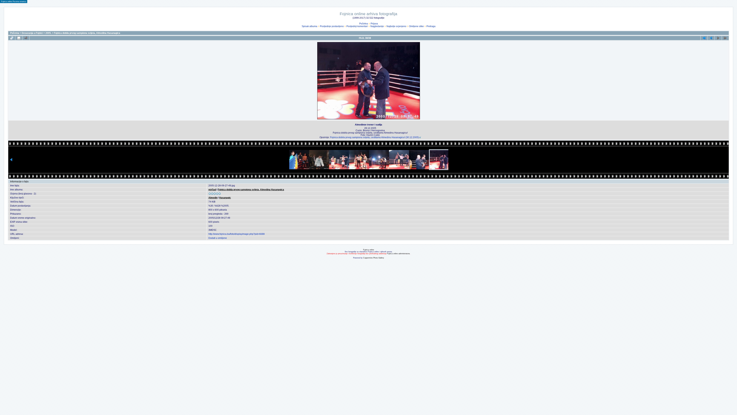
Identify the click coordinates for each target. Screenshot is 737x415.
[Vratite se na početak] (704, 38)
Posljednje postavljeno (332, 26)
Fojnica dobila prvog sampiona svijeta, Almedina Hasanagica (87, 33)
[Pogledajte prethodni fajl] (711, 38)
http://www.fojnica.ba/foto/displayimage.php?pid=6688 (236, 234)
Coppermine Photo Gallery (373, 258)
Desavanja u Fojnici (32, 33)
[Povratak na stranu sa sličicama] (11, 38)
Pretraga (430, 26)
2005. (48, 33)
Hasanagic (225, 197)
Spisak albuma (309, 26)
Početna (363, 23)
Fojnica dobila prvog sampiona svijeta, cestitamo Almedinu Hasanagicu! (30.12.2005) (374, 137)
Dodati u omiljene (217, 238)
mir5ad (212, 189)
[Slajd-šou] (25, 38)
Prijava (374, 23)
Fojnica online (368, 250)
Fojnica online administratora (398, 254)
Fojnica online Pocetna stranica (13, 1)
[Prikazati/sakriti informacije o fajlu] (18, 38)
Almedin (212, 197)
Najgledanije (377, 26)
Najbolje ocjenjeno (396, 26)
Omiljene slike (416, 26)
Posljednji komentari (357, 26)
